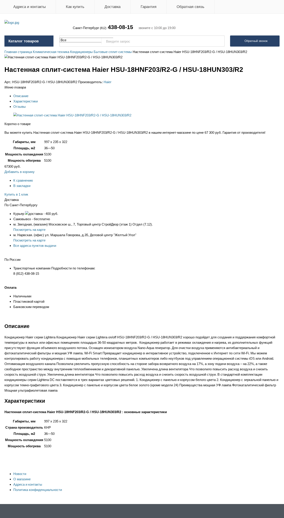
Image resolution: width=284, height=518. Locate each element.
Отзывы (19, 106)
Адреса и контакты (29, 7)
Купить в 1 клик (16, 194)
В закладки (21, 186)
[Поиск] (218, 41)
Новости (19, 474)
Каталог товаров (23, 41)
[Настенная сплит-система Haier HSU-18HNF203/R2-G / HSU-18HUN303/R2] (72, 115)
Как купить (75, 7)
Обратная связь (190, 7)
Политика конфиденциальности (37, 490)
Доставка (112, 7)
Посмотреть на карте (29, 230)
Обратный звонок (256, 41)
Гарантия (148, 7)
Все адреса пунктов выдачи (34, 245)
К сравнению (23, 180)
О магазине (22, 479)
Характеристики (25, 101)
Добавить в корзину (19, 172)
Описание (20, 96)
